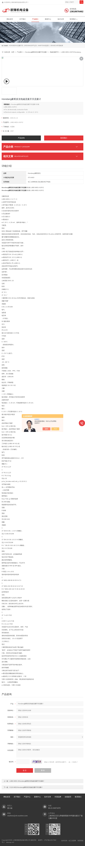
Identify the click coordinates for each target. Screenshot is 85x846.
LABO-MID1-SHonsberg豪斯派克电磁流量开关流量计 (27, 781)
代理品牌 (58, 797)
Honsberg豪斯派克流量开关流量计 (36, 52)
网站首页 (10, 19)
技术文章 (61, 19)
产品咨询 (21, 138)
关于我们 (22, 19)
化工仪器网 (72, 840)
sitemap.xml (10, 842)
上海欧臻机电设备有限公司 (18, 2)
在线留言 (68, 797)
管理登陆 (80, 840)
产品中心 (27, 797)
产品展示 (35, 19)
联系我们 (73, 19)
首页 (12, 52)
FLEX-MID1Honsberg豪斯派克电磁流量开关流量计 (26, 787)
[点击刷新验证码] (37, 761)
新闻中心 (48, 19)
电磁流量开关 (54, 52)
